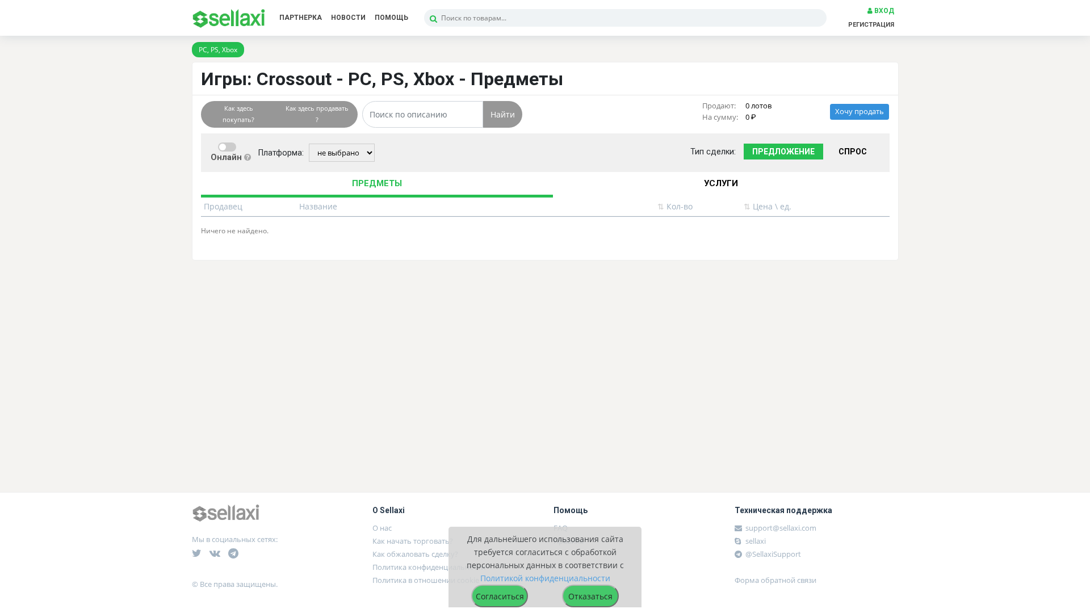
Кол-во (675, 206)
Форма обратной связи (775, 580)
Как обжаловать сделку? (415, 554)
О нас (382, 528)
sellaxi (755, 541)
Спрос (853, 151)
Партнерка (300, 18)
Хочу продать (859, 111)
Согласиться (500, 596)
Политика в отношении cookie (425, 580)
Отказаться (590, 596)
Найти (503, 114)
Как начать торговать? (412, 541)
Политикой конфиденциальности (545, 578)
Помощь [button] (391, 18)
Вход (883, 11)
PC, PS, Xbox (218, 49)
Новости (348, 18)
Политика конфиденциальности (428, 567)
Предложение (783, 151)
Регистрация (871, 24)
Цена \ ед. (767, 206)
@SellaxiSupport (772, 554)
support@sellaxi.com (780, 528)
